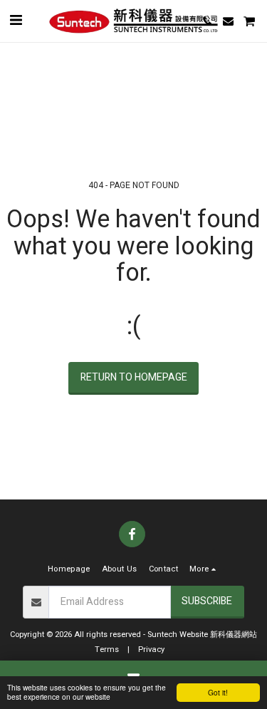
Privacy (151, 649)
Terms (107, 649)
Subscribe (207, 601)
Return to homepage (133, 377)
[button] (16, 20)
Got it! (218, 692)
